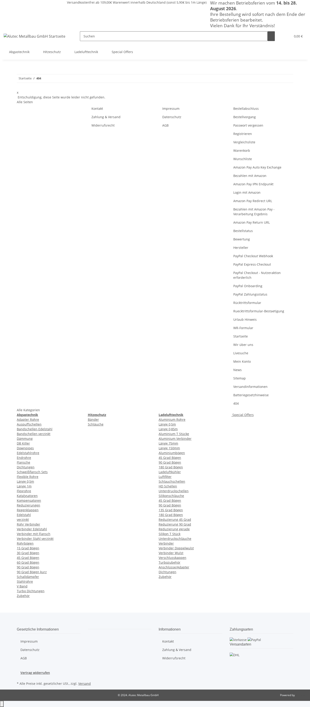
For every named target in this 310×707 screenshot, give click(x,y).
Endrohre (24, 457)
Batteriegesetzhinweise (251, 395)
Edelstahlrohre (28, 453)
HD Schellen (168, 486)
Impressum (171, 108)
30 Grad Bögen (28, 553)
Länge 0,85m (168, 429)
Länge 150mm (169, 448)
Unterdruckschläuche (175, 538)
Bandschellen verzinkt (33, 434)
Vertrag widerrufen (35, 672)
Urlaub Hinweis (245, 319)
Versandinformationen (250, 386)
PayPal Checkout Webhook (253, 256)
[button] (285, 36)
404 (236, 403)
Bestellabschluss (246, 108)
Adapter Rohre (28, 419)
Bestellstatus (243, 231)
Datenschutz (171, 117)
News (237, 370)
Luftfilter (165, 477)
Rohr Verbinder (28, 524)
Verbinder (166, 543)
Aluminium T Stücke (174, 434)
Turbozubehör (169, 562)
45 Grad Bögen (28, 557)
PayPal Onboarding (247, 286)
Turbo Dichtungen (30, 591)
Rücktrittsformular (247, 303)
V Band (22, 586)
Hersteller (240, 247)
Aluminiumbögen (172, 453)
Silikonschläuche (171, 496)
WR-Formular (243, 328)
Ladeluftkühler (170, 472)
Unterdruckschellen (174, 491)
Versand (84, 683)
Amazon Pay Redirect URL (252, 201)
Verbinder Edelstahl (32, 529)
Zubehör (23, 596)
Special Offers (242, 415)
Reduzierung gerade (174, 529)
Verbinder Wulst (171, 553)
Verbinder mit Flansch (33, 534)
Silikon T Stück (169, 534)
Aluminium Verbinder (175, 438)
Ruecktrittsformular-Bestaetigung (258, 311)
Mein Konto (242, 361)
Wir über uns (243, 344)
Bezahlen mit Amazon (249, 176)
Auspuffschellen (29, 424)
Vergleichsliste (244, 142)
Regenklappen (28, 510)
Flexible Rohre (27, 477)
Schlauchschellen (172, 481)
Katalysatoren (27, 496)
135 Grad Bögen (171, 510)
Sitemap (239, 378)
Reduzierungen (28, 505)
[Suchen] (271, 36)
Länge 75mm (168, 443)
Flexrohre (24, 491)
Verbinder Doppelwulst (176, 548)
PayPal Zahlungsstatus (250, 294)
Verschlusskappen (172, 557)
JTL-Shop (300, 695)
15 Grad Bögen (28, 548)
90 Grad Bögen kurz (32, 572)
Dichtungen (25, 467)
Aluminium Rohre (172, 419)
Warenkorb (241, 150)
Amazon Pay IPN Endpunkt (253, 184)
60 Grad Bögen (28, 562)
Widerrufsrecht (103, 125)
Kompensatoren (29, 500)
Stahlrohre (25, 581)
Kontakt (97, 108)
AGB (165, 125)
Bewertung (241, 239)
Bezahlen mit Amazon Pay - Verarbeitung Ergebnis (254, 211)
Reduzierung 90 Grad (175, 524)
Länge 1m (24, 486)
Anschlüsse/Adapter (174, 567)
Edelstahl (24, 515)
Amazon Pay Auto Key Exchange (257, 167)
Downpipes (25, 448)
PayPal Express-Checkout (252, 264)
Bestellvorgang (244, 117)
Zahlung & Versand (106, 117)
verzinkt (23, 519)
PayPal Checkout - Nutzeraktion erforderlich (257, 275)
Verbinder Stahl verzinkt (35, 538)
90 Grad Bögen (28, 567)
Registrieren (242, 134)
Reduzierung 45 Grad (175, 519)
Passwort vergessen (248, 125)
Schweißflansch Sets (32, 472)
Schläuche (95, 424)
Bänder (93, 419)
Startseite (240, 336)
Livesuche (240, 353)
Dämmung (25, 438)
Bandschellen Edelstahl (34, 429)
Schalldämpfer (28, 577)
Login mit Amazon (247, 192)
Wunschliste (242, 159)
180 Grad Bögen (171, 467)
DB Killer (23, 443)
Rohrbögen (25, 543)
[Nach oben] (2, 704)
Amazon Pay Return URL (251, 222)
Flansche (23, 462)
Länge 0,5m (25, 481)
